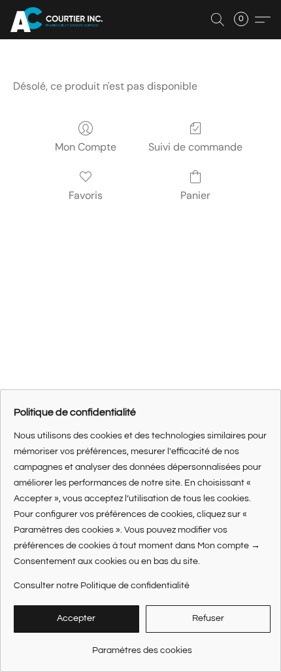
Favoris (86, 195)
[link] (142, 645)
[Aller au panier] (245, 19)
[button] (59, 19)
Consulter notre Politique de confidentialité (102, 585)
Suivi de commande (195, 147)
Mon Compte (85, 147)
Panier (195, 195)
